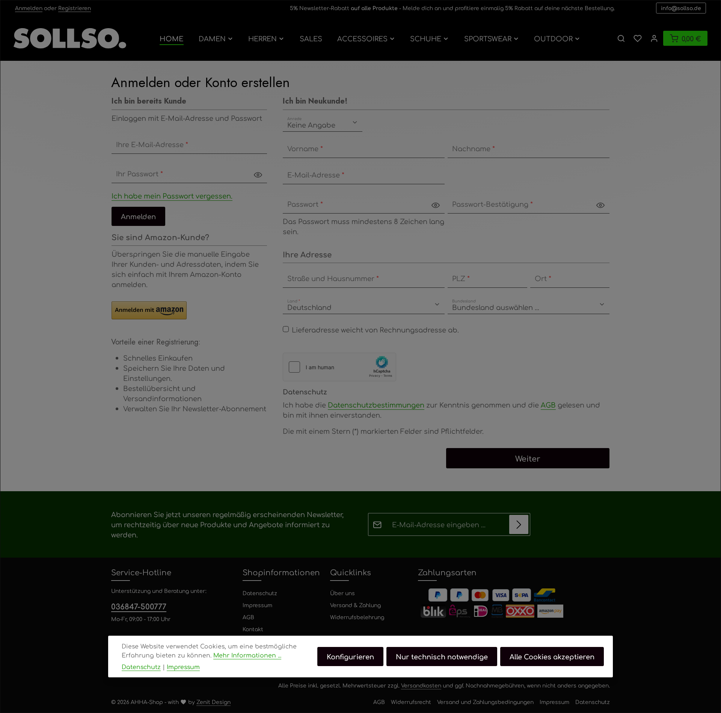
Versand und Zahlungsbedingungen (485, 701)
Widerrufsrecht (411, 701)
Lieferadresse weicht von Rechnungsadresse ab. (375, 329)
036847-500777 (138, 606)
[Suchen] (621, 38)
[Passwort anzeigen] (257, 173)
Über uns (342, 593)
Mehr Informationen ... (247, 655)
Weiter (527, 458)
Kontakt (253, 629)
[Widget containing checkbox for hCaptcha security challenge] (339, 367)
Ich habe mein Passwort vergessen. (172, 195)
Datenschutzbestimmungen (376, 404)
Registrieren (74, 8)
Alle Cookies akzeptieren (552, 656)
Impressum (257, 605)
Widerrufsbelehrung (357, 617)
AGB (548, 404)
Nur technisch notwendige (442, 656)
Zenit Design (213, 701)
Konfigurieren (350, 656)
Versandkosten (421, 685)
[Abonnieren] (518, 524)
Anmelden (28, 8)
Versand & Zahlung (355, 605)
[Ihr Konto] (654, 38)
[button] (149, 310)
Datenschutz (260, 593)
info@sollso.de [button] (681, 8)
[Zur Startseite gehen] (70, 38)
